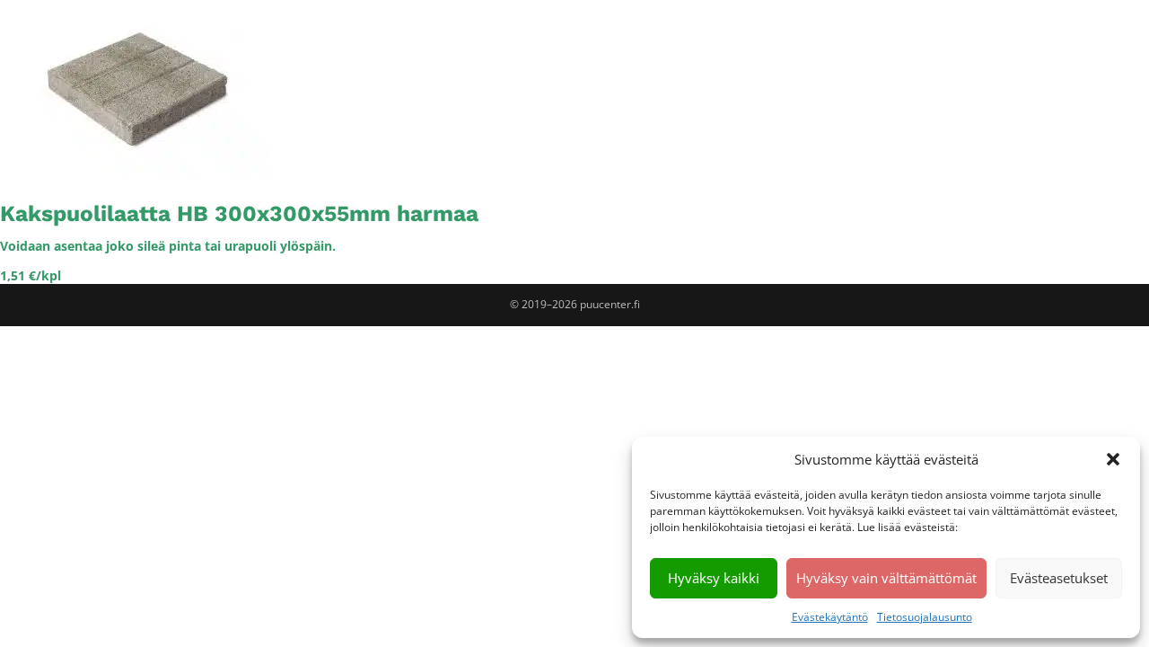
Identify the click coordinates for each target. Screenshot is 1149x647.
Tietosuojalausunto (924, 617)
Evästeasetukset (1059, 578)
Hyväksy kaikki (713, 578)
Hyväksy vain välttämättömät (886, 578)
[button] (1113, 459)
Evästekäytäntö (830, 617)
